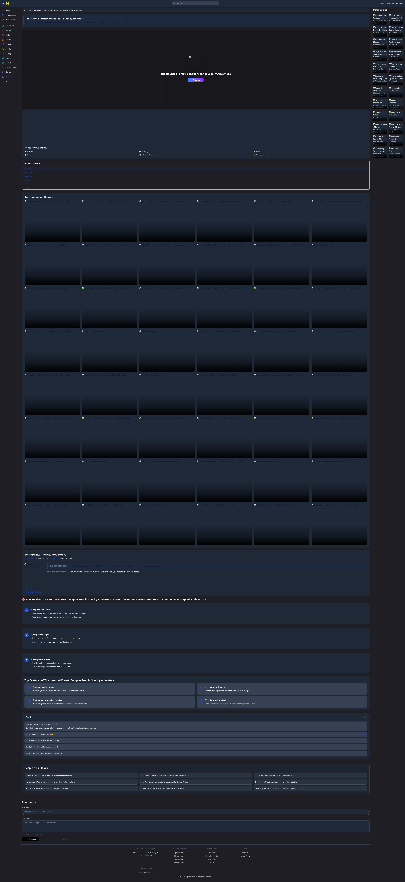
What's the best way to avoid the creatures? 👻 (42, 741)
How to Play (28, 176)
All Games (399, 3)
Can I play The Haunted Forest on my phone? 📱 (43, 747)
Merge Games (179, 856)
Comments (27, 188)
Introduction (28, 172)
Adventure (37, 10)
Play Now (197, 80)
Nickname (26, 807)
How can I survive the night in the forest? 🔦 (41, 724)
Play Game (27, 169)
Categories (390, 3)
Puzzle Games (179, 859)
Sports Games (179, 853)
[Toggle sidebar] (3, 3)
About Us (245, 853)
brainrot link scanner (146, 873)
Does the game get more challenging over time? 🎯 (44, 753)
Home (381, 3)
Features (27, 180)
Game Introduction (212, 856)
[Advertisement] (195, 128)
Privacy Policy (245, 856)
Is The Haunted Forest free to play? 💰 (39, 734)
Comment (26, 818)
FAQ (25, 184)
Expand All (363, 717)
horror (38, 592)
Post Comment (30, 839)
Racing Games (179, 863)
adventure (29, 592)
